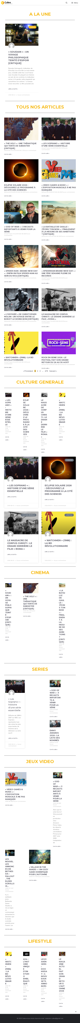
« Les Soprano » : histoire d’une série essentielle (56, 144)
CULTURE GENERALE (40, 382)
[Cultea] (6, 3)
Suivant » (53, 371)
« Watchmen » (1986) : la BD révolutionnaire (18, 358)
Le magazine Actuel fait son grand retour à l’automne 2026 (62, 975)
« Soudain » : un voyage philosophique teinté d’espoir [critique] (18, 58)
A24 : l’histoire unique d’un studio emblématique (26, 971)
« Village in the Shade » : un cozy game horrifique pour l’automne (38, 871)
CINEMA (40, 572)
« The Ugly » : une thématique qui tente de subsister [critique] (20, 146)
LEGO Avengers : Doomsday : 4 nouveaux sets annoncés (44, 972)
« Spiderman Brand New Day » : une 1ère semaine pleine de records (59, 273)
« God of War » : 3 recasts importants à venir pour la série (19, 229)
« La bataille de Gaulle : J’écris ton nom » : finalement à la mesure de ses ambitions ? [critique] (58, 230)
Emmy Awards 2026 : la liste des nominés (55, 735)
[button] (66, 3)
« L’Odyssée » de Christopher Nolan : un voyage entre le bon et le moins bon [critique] (21, 316)
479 (46, 371)
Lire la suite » (13, 89)
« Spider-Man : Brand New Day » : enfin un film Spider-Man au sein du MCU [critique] (21, 273)
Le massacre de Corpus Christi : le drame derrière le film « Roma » (58, 316)
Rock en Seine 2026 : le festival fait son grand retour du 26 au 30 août (55, 360)
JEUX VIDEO (40, 761)
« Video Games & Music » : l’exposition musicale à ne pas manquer (59, 187)
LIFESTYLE (40, 941)
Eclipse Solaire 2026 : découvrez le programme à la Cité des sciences (19, 187)
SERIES (40, 669)
